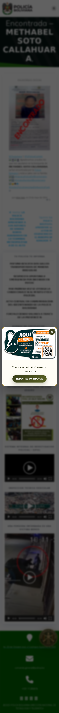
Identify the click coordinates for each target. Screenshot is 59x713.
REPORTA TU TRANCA (29, 378)
